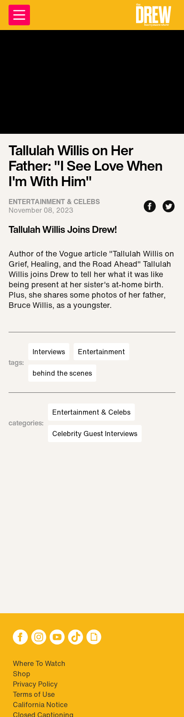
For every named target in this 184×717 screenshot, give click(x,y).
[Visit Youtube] (57, 638)
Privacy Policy (35, 684)
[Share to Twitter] (168, 206)
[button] (153, 15)
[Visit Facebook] (20, 638)
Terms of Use (34, 694)
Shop (21, 674)
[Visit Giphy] (93, 638)
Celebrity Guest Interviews (94, 433)
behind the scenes (62, 373)
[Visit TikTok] (75, 638)
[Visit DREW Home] (153, 15)
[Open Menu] (19, 15)
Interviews (49, 351)
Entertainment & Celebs (91, 412)
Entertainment (101, 351)
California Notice (40, 704)
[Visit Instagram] (38, 638)
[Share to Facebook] (150, 206)
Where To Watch (39, 663)
